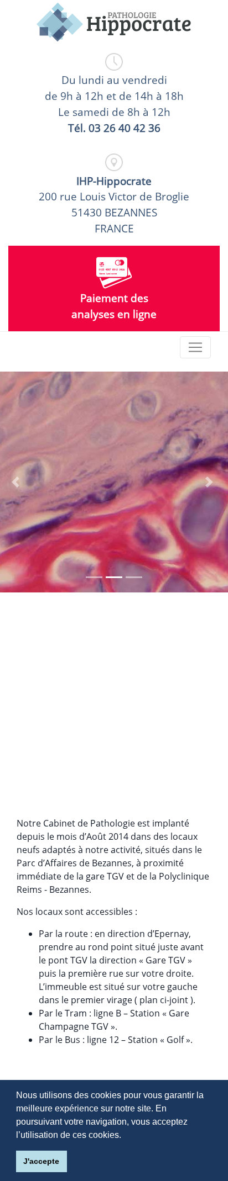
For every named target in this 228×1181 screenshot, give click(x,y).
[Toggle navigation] (195, 347)
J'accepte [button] (41, 1161)
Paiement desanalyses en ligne (114, 305)
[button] (17, 482)
